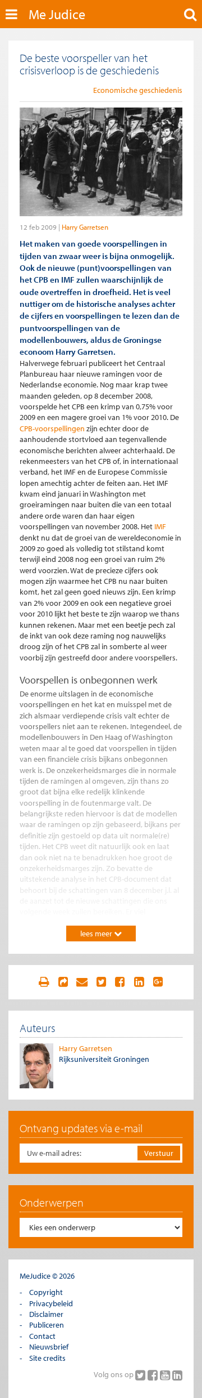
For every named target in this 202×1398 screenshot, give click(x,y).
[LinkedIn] (177, 1375)
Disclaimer (46, 1314)
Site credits (47, 1358)
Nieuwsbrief (48, 1347)
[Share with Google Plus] (158, 982)
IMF (160, 526)
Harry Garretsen (85, 226)
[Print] (43, 982)
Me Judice (57, 14)
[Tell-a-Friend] (82, 982)
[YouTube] (166, 1375)
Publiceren (46, 1325)
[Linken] (63, 982)
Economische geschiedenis (137, 90)
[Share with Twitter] (101, 982)
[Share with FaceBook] (120, 982)
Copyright (46, 1292)
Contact (42, 1336)
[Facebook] (154, 1375)
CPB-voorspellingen (52, 428)
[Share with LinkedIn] (139, 982)
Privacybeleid (51, 1303)
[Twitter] (141, 1375)
